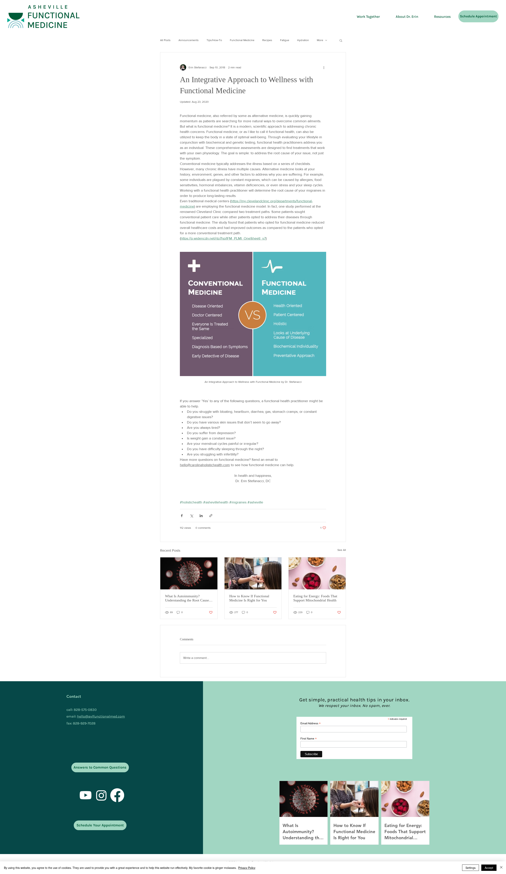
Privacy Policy (246, 868)
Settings (470, 868)
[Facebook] (117, 795)
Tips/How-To (214, 40)
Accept (489, 868)
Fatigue (284, 40)
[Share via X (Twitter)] (191, 515)
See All (341, 549)
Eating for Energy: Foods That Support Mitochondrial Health (315, 598)
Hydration (303, 40)
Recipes (267, 40)
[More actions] (323, 67)
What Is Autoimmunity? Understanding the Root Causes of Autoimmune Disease (187, 598)
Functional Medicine (242, 40)
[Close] (501, 868)
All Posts (165, 40)
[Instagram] (101, 795)
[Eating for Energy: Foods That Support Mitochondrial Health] (317, 573)
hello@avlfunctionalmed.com (101, 716)
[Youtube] (86, 795)
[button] (341, 40)
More (320, 40)
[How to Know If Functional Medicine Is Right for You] (253, 573)
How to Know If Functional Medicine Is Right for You (249, 598)
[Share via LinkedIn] (201, 515)
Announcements (188, 40)
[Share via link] (211, 515)
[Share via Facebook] (182, 515)
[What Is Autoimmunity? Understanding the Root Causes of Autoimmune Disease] (188, 573)
